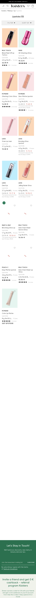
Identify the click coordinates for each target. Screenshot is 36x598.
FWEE (20, 50)
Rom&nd (5, 94)
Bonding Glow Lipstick (23, 142)
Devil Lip (5, 185)
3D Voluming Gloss (25, 53)
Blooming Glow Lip (8, 228)
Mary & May (6, 225)
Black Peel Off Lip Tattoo (8, 54)
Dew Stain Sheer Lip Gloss (25, 271)
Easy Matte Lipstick (9, 270)
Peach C (5, 267)
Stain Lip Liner (7, 141)
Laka (4, 139)
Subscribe (31, 562)
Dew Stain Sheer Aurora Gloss (24, 229)
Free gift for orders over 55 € (18, 1)
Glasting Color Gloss (9, 96)
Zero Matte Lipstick (25, 96)
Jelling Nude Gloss (25, 185)
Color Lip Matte (7, 313)
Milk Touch (6, 50)
